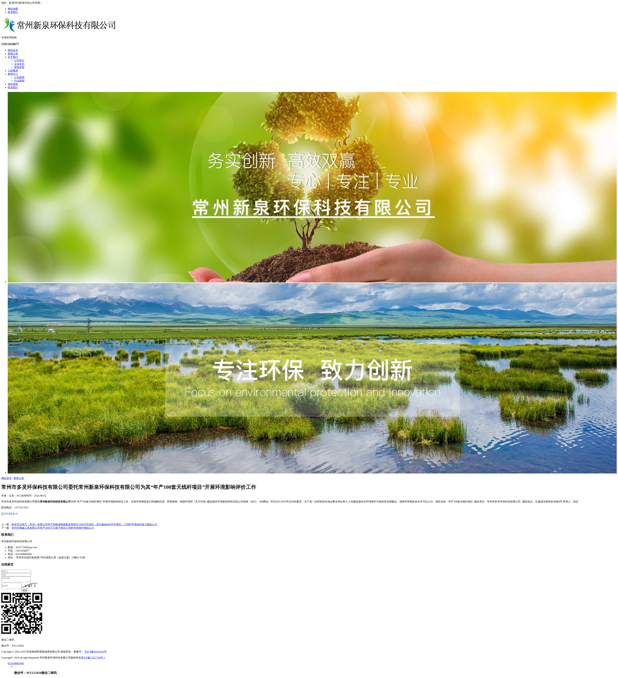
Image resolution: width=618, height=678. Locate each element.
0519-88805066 (16, 663)
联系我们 (13, 12)
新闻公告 (13, 53)
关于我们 (13, 57)
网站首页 (13, 50)
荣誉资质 (19, 67)
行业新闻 (19, 80)
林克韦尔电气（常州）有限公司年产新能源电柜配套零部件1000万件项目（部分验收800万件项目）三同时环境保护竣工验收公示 (84, 524)
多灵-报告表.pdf (11, 513)
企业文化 (19, 63)
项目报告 (13, 84)
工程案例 (13, 70)
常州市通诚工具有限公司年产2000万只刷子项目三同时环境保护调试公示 (53, 527)
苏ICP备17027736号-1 (93, 657)
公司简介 (19, 60)
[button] (30, 585)
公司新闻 (19, 77)
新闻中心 (13, 74)
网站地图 (13, 8)
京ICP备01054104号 (95, 651)
